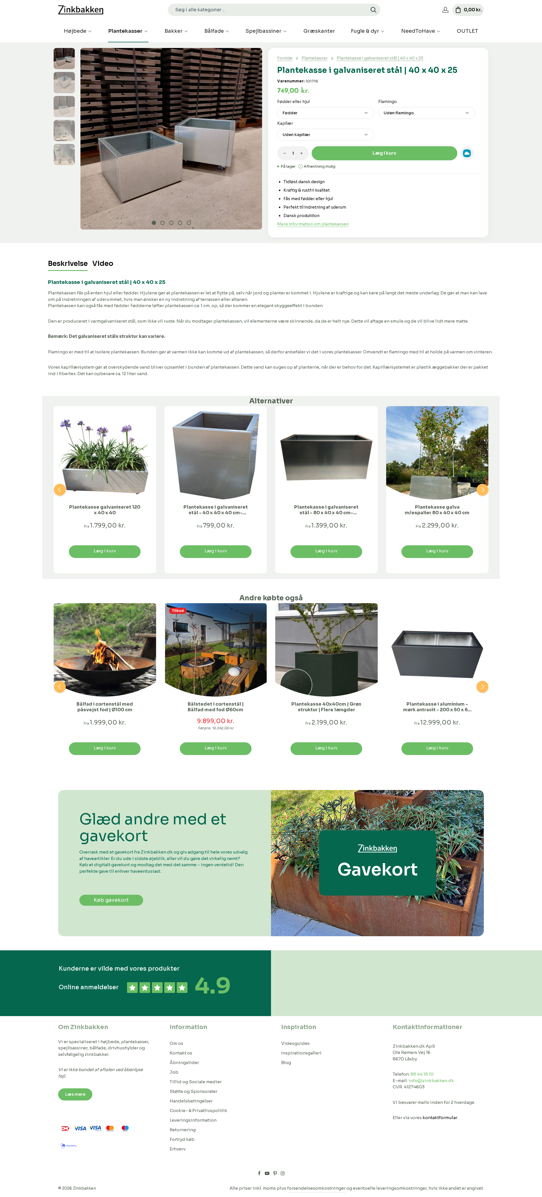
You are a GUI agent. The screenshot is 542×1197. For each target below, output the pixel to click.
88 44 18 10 (422, 1074)
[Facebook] (260, 1174)
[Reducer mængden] (285, 153)
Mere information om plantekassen (313, 224)
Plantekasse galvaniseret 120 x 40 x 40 (104, 510)
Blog (286, 1062)
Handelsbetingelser (191, 1101)
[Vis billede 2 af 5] (163, 223)
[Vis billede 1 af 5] (154, 223)
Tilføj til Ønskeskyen (467, 153)
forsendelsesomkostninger (316, 1188)
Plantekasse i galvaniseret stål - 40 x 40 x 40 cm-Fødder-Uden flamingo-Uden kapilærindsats (215, 510)
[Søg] (373, 10)
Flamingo (387, 101)
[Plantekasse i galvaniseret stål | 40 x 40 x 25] (171, 138)
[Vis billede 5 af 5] (189, 223)
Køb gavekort (111, 900)
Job (174, 1072)
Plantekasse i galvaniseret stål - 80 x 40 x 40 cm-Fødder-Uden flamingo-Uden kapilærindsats (326, 510)
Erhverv (177, 1149)
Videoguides (295, 1043)
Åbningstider (184, 1062)
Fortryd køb (182, 1139)
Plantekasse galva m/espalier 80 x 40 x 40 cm (437, 510)
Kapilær (285, 123)
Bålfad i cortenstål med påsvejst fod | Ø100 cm (105, 707)
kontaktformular (440, 1117)
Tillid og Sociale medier (196, 1081)
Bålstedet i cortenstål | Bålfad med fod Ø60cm (216, 707)
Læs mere (75, 1094)
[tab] (68, 264)
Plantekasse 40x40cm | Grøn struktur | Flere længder (326, 707)
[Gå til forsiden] (80, 10)
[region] (158, 138)
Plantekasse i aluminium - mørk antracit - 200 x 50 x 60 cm (437, 707)
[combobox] (267, 10)
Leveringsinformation (193, 1120)
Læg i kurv (384, 153)
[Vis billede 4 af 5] (180, 223)
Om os (176, 1043)
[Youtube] (267, 1174)
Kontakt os (181, 1053)
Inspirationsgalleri (301, 1053)
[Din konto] (445, 10)
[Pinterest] (275, 1174)
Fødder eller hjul (293, 101)
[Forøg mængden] (301, 153)
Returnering (183, 1129)
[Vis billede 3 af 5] (171, 223)
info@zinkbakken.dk (431, 1080)
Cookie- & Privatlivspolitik (198, 1110)
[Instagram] (282, 1174)
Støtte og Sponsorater (193, 1091)
